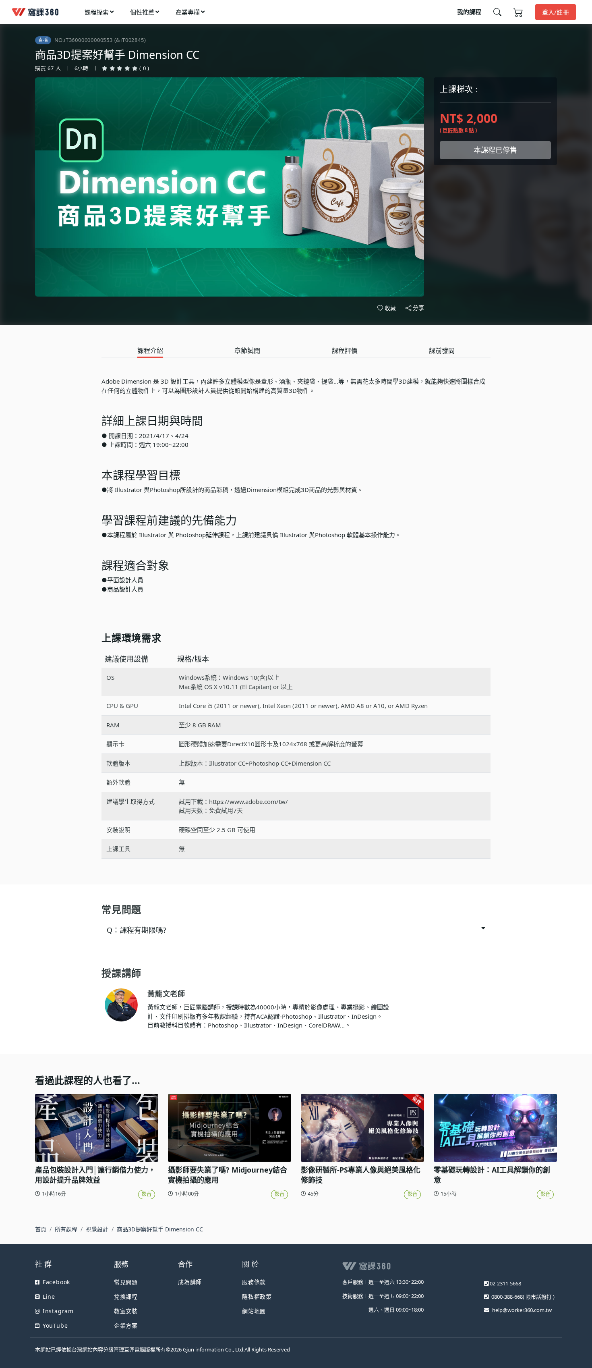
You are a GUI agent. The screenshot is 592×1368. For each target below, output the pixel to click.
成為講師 (190, 1282)
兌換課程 (126, 1296)
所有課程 (66, 1229)
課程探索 (97, 12)
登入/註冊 (555, 12)
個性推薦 (142, 12)
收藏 (390, 308)
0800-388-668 (507, 1296)
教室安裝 (126, 1311)
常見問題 (126, 1282)
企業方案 (126, 1325)
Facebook (56, 1282)
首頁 (40, 1229)
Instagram (58, 1311)
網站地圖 (254, 1311)
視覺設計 (97, 1229)
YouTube (55, 1325)
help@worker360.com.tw (522, 1310)
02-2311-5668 (505, 1283)
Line (49, 1296)
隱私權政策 (257, 1296)
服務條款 (254, 1282)
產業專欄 (188, 12)
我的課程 (469, 12)
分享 (418, 307)
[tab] (150, 350)
